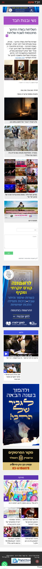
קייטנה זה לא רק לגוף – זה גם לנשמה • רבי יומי (22, 358)
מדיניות (37, 557)
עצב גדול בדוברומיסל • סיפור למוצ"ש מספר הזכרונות (12, 377)
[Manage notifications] (37, 561)
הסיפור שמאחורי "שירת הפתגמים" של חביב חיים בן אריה (13, 522)
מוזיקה (21, 477)
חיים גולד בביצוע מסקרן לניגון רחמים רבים (23, 503)
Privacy (39, 567)
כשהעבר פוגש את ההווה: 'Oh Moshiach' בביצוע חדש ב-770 (12, 541)
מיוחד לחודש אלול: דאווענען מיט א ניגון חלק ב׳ (31, 541)
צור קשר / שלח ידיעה (21, 555)
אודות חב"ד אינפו (34, 555)
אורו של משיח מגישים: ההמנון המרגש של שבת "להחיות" (30, 522)
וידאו (21, 332)
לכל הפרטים (20, 58)
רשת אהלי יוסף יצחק (27, 90)
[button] (4, 564)
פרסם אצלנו (10, 555)
